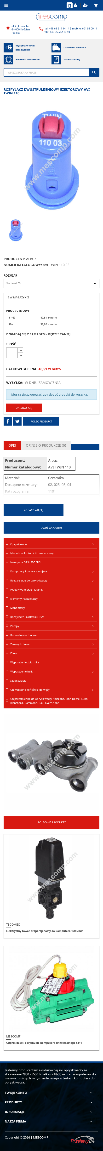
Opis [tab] (12, 445)
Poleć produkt (41, 421)
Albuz (31, 258)
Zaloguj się (24, 408)
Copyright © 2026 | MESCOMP (26, 1137)
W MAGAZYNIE (19, 297)
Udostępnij (8, 421)
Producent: (14, 259)
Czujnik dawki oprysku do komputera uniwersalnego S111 (44, 1042)
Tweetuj (17, 421)
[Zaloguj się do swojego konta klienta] (76, 5)
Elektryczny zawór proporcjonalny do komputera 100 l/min (44, 931)
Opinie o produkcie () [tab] (46, 445)
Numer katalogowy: (23, 265)
